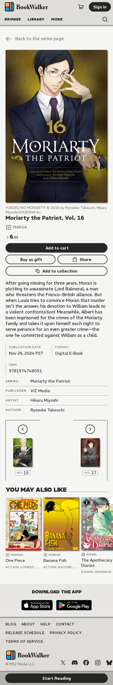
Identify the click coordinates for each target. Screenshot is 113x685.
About (28, 624)
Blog (11, 624)
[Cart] (81, 7)
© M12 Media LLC (20, 664)
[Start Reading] (56, 126)
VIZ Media (40, 390)
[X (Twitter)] (63, 663)
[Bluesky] (109, 663)
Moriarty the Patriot (50, 381)
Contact (65, 624)
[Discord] (74, 663)
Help (45, 624)
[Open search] (105, 19)
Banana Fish (54, 560)
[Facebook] (86, 663)
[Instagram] (98, 663)
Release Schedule (25, 633)
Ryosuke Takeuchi (47, 409)
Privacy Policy (66, 633)
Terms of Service (24, 641)
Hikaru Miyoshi (44, 400)
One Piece (15, 560)
